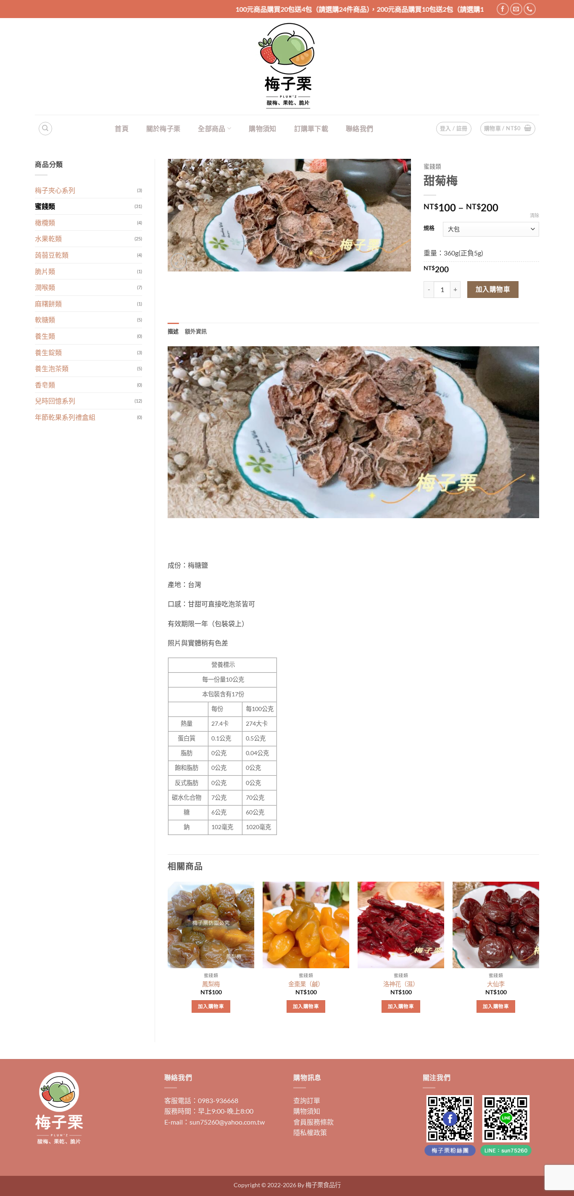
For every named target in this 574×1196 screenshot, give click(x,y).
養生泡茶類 (51, 368)
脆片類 (45, 271)
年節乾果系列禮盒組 (65, 417)
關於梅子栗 (163, 128)
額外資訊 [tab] (196, 331)
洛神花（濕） (401, 984)
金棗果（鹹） (306, 984)
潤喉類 (45, 287)
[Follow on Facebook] (503, 9)
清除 (534, 215)
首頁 (122, 128)
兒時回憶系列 (55, 401)
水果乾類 (48, 238)
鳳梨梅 (211, 984)
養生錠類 (48, 352)
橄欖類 (45, 223)
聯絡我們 (359, 128)
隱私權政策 (310, 1132)
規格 (429, 228)
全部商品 (211, 128)
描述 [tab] (173, 331)
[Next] (538, 955)
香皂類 (45, 385)
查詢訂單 (306, 1100)
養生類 (45, 336)
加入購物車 (493, 289)
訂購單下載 (311, 128)
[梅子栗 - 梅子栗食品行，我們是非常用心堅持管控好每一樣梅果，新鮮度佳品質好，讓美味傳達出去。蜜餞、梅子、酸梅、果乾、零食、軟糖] (287, 66)
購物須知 (262, 128)
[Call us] (530, 9)
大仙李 (496, 984)
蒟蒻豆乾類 (51, 255)
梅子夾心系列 (55, 190)
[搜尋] (45, 128)
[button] (508, 128)
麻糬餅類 (48, 304)
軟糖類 (45, 320)
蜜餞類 (45, 206)
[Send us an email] (516, 9)
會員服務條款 (313, 1122)
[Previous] (168, 955)
